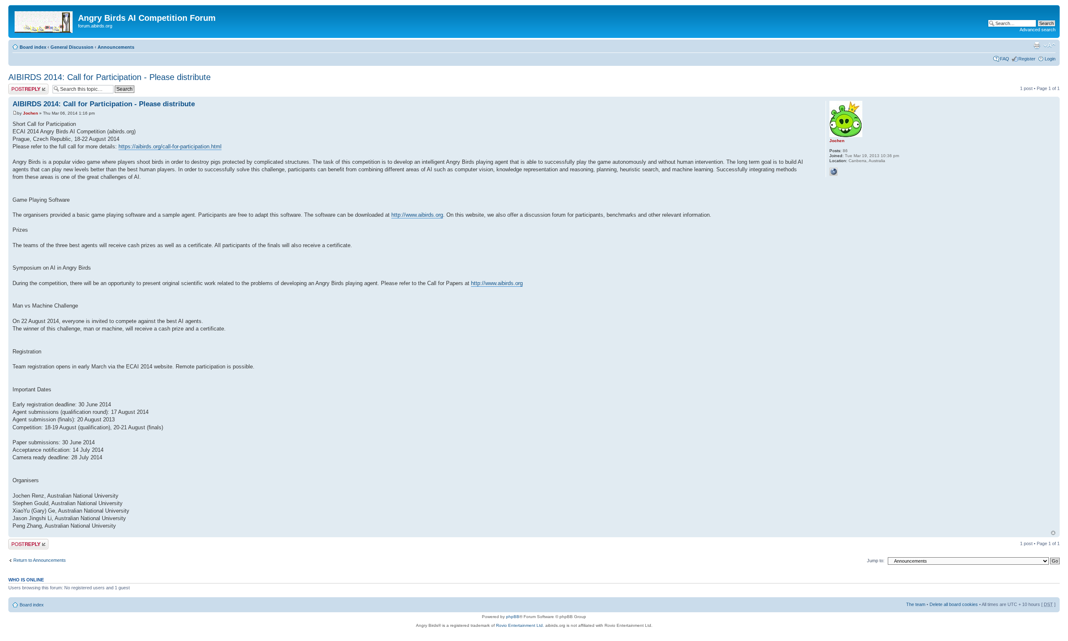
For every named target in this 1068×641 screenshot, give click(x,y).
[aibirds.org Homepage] (44, 20)
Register (1026, 58)
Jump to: (875, 560)
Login (1050, 58)
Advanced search (1037, 29)
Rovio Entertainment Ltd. (520, 625)
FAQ (1004, 58)
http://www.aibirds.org (417, 215)
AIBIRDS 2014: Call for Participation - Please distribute (109, 77)
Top (1053, 533)
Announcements (116, 47)
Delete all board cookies (953, 604)
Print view (1036, 45)
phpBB (512, 616)
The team (915, 604)
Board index (33, 47)
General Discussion (71, 47)
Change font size (1049, 45)
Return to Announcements (39, 560)
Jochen (30, 113)
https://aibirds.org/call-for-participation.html (170, 146)
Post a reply (20, 86)
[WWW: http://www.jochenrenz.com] (833, 172)
